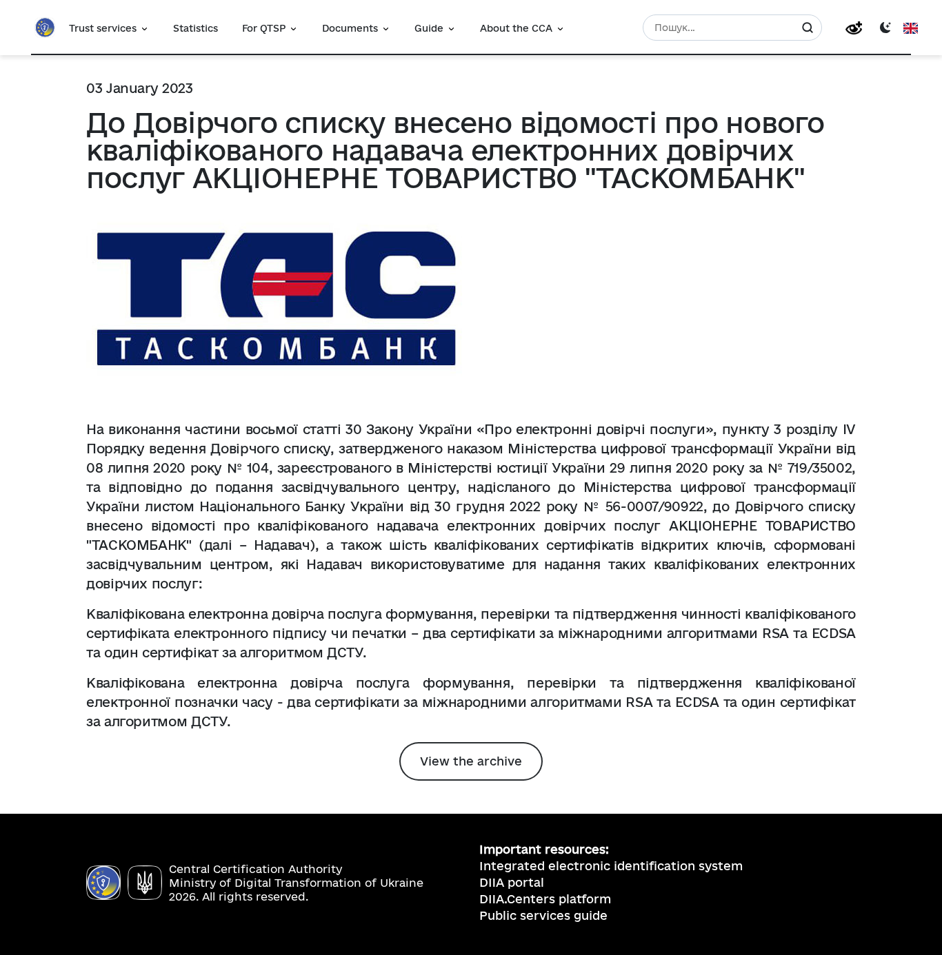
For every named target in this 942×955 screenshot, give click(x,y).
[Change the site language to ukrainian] (910, 28)
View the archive (471, 761)
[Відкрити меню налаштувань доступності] (853, 28)
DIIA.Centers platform (545, 898)
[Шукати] (807, 27)
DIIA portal (511, 882)
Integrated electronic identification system (611, 865)
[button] (109, 27)
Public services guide (543, 915)
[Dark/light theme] (885, 27)
